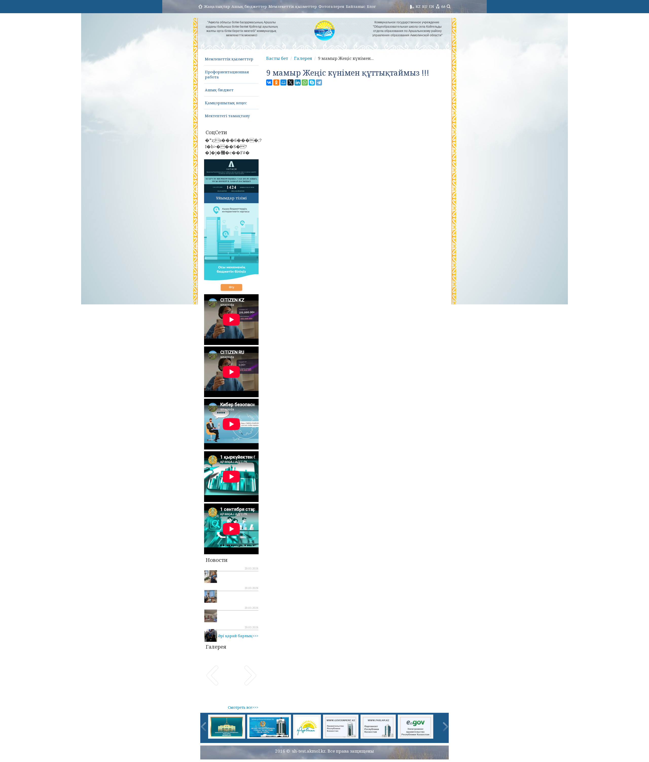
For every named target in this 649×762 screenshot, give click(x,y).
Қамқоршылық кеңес (226, 102)
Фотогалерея (331, 6)
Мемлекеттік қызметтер (292, 6)
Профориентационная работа (227, 74)
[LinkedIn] (298, 82)
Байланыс (355, 6)
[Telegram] (319, 82)
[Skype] (312, 82)
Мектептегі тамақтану (227, 115)
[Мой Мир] (283, 82)
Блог (371, 6)
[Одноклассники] (276, 82)
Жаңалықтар (217, 6)
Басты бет (277, 58)
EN (431, 6)
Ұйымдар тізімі (231, 197)
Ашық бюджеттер (249, 6)
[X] (290, 82)
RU (424, 6)
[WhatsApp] (305, 82)
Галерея (303, 58)
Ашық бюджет (219, 89)
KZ (418, 6)
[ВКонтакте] (269, 82)
